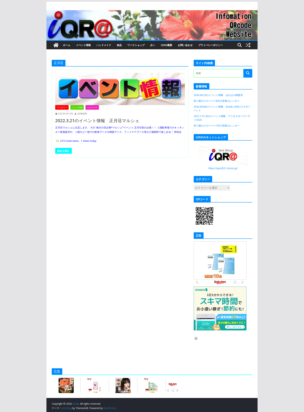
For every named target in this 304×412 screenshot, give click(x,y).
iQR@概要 (166, 45)
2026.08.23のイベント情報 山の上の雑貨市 (218, 95)
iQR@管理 (82, 113)
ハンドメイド (103, 45)
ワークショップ (136, 45)
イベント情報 (83, 45)
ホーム (66, 45)
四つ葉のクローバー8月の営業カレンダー (216, 100)
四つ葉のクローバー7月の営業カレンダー (216, 125)
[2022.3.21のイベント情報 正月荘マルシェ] (120, 89)
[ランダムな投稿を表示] (248, 45)
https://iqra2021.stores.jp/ (223, 168)
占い (152, 45)
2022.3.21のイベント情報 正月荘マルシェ (97, 120)
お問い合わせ (185, 45)
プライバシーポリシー (210, 45)
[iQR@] (56, 45)
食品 (119, 45)
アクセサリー (62, 107)
